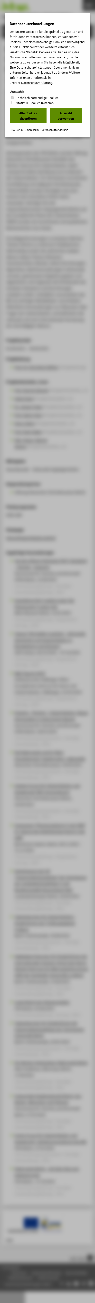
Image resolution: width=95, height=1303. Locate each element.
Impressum (32, 130)
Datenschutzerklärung (36, 82)
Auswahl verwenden (66, 115)
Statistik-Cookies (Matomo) (35, 102)
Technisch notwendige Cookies (37, 97)
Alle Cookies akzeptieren (28, 115)
